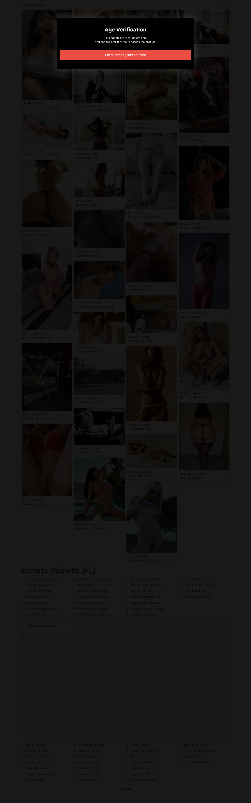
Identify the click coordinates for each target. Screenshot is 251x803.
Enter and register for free (125, 55)
